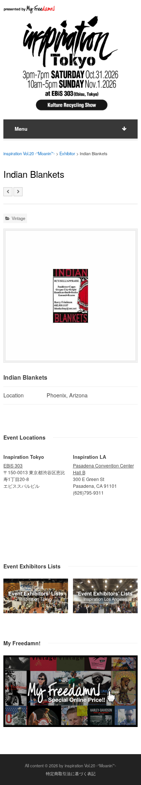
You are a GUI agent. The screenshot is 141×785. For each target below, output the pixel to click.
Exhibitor (67, 153)
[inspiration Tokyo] (35, 611)
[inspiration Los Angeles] (105, 611)
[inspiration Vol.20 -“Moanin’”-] (70, 111)
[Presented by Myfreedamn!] (29, 9)
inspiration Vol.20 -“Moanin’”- (29, 153)
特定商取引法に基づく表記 (71, 773)
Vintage (18, 218)
